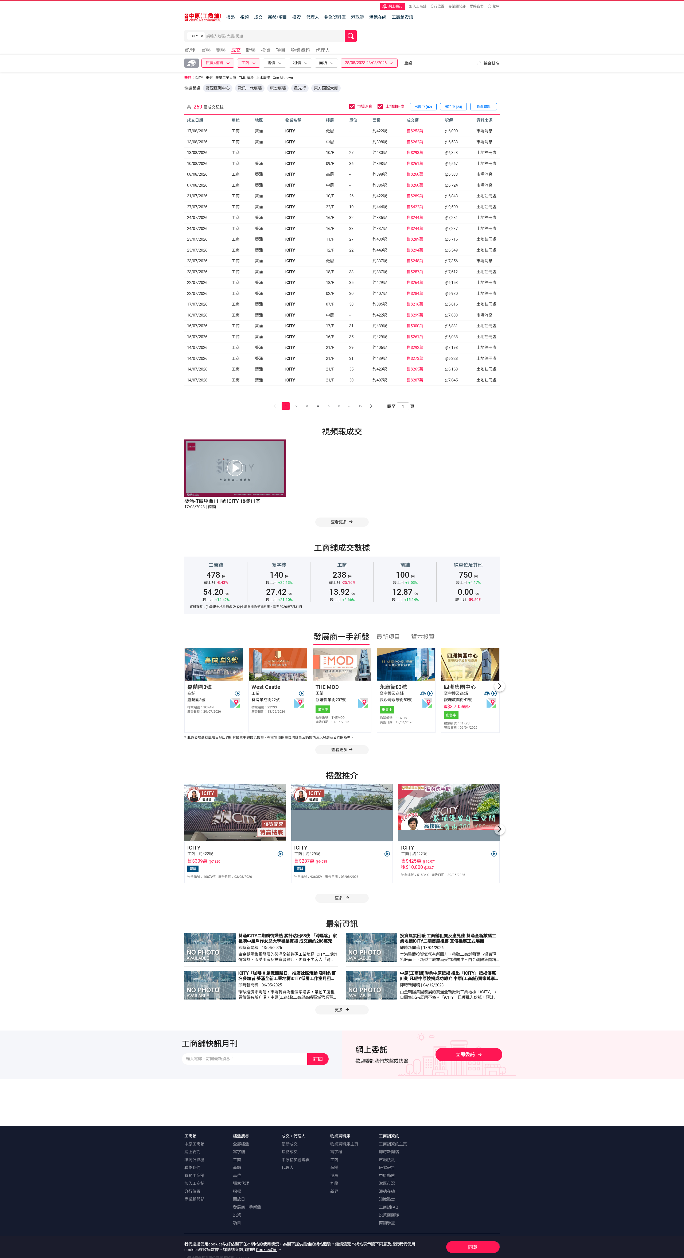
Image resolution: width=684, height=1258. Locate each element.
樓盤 (230, 17)
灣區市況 (387, 1183)
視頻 (244, 17)
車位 (237, 1175)
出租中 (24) (453, 107)
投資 (296, 17)
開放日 (239, 1199)
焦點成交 (290, 1151)
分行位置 (437, 6)
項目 (237, 1223)
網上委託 (395, 6)
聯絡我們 (477, 6)
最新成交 (290, 1144)
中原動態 (387, 1175)
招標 (237, 1191)
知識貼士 (387, 1199)
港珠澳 (357, 17)
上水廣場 (263, 78)
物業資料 (484, 107)
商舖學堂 (387, 1223)
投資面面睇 (389, 1215)
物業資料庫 (335, 17)
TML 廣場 (246, 78)
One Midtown (283, 78)
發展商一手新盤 (247, 1207)
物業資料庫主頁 (344, 1144)
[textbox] (275, 36)
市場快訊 (387, 1159)
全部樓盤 (241, 1144)
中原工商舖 (194, 1144)
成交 (258, 17)
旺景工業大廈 (225, 78)
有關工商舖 (194, 1175)
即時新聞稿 (389, 1151)
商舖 (237, 1167)
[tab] (191, 51)
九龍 (334, 1183)
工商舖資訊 (402, 17)
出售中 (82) (423, 107)
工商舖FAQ (388, 1207)
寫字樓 (239, 1151)
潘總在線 (377, 17)
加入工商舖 (417, 6)
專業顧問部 (457, 6)
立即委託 (465, 1054)
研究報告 (387, 1167)
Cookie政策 (266, 1249)
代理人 (312, 17)
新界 (334, 1191)
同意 (473, 1247)
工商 (237, 1159)
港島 (334, 1175)
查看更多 (339, 749)
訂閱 (318, 1059)
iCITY (199, 78)
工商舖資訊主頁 (393, 1144)
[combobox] (275, 37)
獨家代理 (241, 1183)
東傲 (209, 78)
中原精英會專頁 (296, 1159)
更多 (339, 898)
